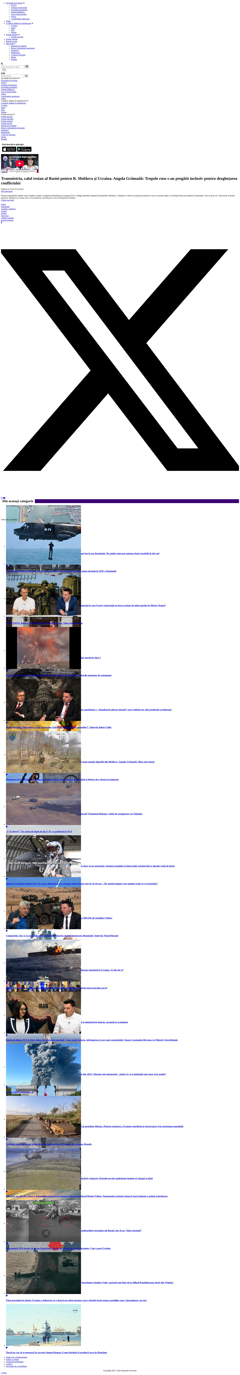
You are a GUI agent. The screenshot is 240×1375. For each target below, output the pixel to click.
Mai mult (10, 44)
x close (3, 1373)
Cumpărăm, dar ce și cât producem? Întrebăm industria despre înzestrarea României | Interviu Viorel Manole (62, 935)
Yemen (13, 32)
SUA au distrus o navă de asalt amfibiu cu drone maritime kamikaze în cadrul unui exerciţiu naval (56, 988)
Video (8, 21)
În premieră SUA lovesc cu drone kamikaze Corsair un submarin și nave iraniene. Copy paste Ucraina (58, 1248)
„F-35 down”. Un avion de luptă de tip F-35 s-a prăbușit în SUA (39, 831)
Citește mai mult (7, 200)
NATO (13, 5)
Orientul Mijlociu (18, 12)
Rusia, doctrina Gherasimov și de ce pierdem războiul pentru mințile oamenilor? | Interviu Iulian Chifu (58, 727)
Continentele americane (20, 19)
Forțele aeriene (12, 39)
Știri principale (6, 191)
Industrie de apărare (18, 46)
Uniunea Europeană (19, 8)
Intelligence (15, 53)
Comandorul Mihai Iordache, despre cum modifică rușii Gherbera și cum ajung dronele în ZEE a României (61, 571)
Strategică (15, 50)
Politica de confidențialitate (16, 1357)
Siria (13, 30)
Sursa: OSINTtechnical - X (20, 1092)
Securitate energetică (19, 10)
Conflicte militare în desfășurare (18, 23)
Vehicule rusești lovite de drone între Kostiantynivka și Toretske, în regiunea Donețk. (49, 1144)
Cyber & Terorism (18, 55)
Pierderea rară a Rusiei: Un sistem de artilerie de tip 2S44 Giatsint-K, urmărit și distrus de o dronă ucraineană (62, 779)
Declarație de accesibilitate (16, 1366)
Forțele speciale (17, 37)
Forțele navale (11, 41)
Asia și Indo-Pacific (18, 14)
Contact (9, 1364)
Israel (13, 28)
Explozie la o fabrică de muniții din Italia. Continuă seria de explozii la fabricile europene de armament (58, 675)
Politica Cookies (12, 1359)
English (14, 59)
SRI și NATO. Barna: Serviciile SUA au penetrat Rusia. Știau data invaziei (44, 623)
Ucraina (14, 26)
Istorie (13, 57)
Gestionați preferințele (14, 1362)
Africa (13, 17)
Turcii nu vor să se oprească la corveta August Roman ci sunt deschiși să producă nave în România (56, 1352)
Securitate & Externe (14, 3)
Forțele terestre (12, 35)
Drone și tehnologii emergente (23, 48)
